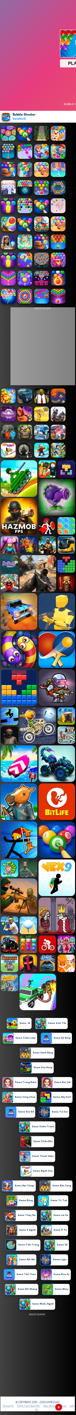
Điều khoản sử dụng (54, 1406)
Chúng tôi (8, 1406)
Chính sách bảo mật (28, 1406)
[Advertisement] (38, 1355)
